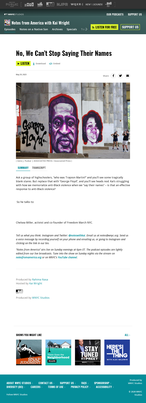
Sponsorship (101, 383)
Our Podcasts (115, 14)
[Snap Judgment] (29, 352)
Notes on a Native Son (34, 29)
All (127, 335)
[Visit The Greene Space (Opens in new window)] (108, 4)
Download (41, 63)
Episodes (9, 29)
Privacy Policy (79, 387)
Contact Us (45, 383)
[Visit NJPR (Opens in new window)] (62, 4)
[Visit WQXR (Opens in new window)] (77, 4)
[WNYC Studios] (19, 292)
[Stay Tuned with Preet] (88, 352)
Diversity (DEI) (15, 387)
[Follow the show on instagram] (42, 393)
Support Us (135, 14)
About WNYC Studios (19, 383)
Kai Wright (35, 283)
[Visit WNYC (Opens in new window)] (29, 4)
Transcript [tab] (39, 168)
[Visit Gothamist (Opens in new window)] (40, 4)
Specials (72, 29)
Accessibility (104, 387)
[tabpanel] (73, 217)
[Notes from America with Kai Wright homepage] (8, 22)
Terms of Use (55, 387)
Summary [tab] (23, 168)
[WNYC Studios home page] (17, 14)
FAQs (84, 383)
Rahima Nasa (40, 279)
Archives (57, 29)
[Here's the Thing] (117, 352)
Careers (35, 387)
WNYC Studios (40, 297)
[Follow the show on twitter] (37, 393)
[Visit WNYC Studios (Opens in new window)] (50, 4)
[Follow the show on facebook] (31, 393)
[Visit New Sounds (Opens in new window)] (94, 4)
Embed (56, 63)
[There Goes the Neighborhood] (58, 352)
